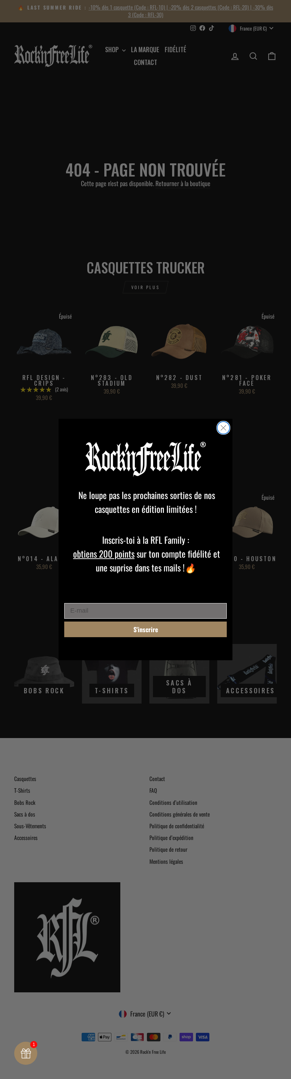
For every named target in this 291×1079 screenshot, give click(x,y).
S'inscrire (145, 629)
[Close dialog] (223, 428)
